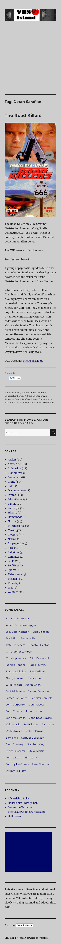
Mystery (13, 534)
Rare (10, 547)
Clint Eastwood (39, 658)
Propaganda (15, 543)
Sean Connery (15, 744)
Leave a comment (45, 402)
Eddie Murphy (37, 664)
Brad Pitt (11, 638)
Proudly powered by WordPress (34, 938)
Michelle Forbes (25, 402)
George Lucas (14, 678)
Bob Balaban (41, 631)
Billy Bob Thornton (17, 631)
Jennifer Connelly (42, 697)
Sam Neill (12, 737)
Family (12, 503)
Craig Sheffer (33, 396)
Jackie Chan (33, 684)
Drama (40, 392)
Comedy (13, 477)
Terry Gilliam (13, 757)
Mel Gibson (31, 724)
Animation (14, 468)
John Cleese (37, 704)
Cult (10, 486)
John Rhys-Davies (40, 717)
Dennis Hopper (15, 664)
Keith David (13, 724)
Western (13, 592)
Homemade (15, 517)
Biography (14, 472)
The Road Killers (23, 115)
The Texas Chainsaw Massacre (26, 811)
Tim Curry (31, 757)
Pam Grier (48, 724)
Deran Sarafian (22, 399)
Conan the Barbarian (20, 807)
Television (14, 574)
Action (25, 392)
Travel (12, 583)
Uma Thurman (41, 764)
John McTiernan (16, 717)
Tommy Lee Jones (17, 764)
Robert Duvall (34, 731)
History (12, 512)
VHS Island (10, 938)
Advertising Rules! (19, 798)
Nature (12, 539)
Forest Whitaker (16, 671)
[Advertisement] (30, 62)
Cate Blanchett (15, 645)
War (10, 587)
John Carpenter (16, 704)
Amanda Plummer (17, 618)
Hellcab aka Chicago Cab (23, 802)
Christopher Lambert (15, 396)
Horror (12, 521)
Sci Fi (11, 561)
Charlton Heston (39, 645)
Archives (10, 925)
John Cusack (14, 711)
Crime (33, 392)
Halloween (14, 816)
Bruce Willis (27, 638)
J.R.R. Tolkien (14, 684)
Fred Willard (37, 671)
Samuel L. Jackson (32, 737)
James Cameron (38, 691)
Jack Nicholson (15, 691)
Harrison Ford (35, 678)
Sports (12, 569)
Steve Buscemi (15, 750)
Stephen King (36, 744)
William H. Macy (16, 770)
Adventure (14, 464)
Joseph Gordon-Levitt (42, 399)
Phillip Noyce (14, 731)
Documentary (16, 490)
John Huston (34, 711)
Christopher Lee (16, 658)
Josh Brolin (10, 402)
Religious (13, 552)
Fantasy (13, 508)
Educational (15, 499)
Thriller (12, 578)
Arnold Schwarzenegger (21, 625)
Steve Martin (36, 750)
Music (11, 530)
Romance (13, 556)
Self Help (13, 565)
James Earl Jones (16, 697)
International (16, 525)
